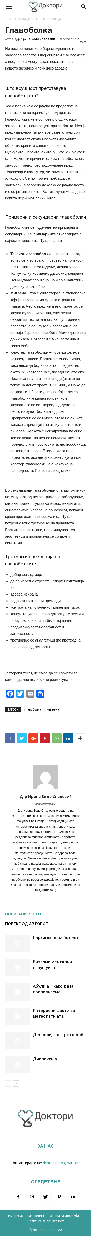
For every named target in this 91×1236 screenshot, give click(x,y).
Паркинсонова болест (56, 937)
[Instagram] (32, 1197)
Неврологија (51, 19)
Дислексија (45, 1058)
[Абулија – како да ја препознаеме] (17, 992)
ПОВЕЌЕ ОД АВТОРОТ (27, 924)
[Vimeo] (59, 1197)
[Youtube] (73, 1197)
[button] (84, 7)
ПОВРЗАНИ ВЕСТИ (23, 914)
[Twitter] (45, 1197)
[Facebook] (18, 1197)
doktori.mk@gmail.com (62, 1162)
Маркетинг (36, 1216)
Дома (9, 19)
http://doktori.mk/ (45, 803)
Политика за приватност (45, 1221)
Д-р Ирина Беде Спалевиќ (34, 39)
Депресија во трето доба (59, 1034)
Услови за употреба (64, 1216)
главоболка (32, 709)
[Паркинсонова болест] (17, 943)
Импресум (16, 1216)
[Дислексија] (17, 1064)
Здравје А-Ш (27, 19)
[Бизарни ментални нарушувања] (17, 967)
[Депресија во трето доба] (17, 1040)
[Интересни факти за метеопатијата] (17, 1016)
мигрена (53, 709)
